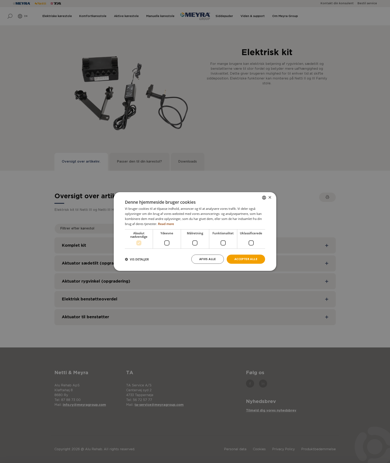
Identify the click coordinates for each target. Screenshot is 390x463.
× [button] (269, 197)
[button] (137, 259)
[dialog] (195, 231)
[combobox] (264, 198)
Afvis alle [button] (207, 259)
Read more (166, 224)
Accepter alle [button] (245, 259)
